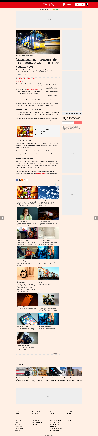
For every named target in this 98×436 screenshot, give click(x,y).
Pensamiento (18, 420)
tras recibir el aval (40, 173)
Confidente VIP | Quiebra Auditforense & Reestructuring (56, 1)
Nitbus (28, 78)
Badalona (33, 78)
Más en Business (20, 364)
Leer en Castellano (4, 7)
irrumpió (32, 165)
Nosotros (52, 411)
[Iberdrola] (55, 9)
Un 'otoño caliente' (24, 1)
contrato (27, 155)
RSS (50, 418)
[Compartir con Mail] (24, 180)
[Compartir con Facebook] (17, 180)
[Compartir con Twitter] (20, 180)
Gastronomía (18, 426)
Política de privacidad (55, 420)
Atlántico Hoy (36, 420)
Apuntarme (78, 123)
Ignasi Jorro (18, 81)
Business (18, 57)
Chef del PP (38, 1)
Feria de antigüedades (75, 1)
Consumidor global (37, 422)
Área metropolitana (22, 78)
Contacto (52, 416)
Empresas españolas (55, 426)
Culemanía (35, 416)
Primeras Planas (19, 428)
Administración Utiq (55, 430)
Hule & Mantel (36, 424)
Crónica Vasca (36, 413)
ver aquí (54, 101)
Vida (16, 416)
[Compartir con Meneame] (22, 180)
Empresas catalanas (55, 424)
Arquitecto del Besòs (31, 1)
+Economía (17, 424)
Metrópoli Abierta (37, 411)
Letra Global (35, 418)
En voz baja (18, 430)
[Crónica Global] (49, 4)
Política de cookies (54, 422)
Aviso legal (52, 413)
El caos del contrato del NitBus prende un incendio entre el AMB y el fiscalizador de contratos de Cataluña (52, 90)
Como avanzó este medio (33, 89)
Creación (17, 418)
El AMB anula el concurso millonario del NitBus (51, 96)
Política (17, 411)
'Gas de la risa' (43, 1)
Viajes (16, 422)
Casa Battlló (68, 1)
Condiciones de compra (56, 428)
